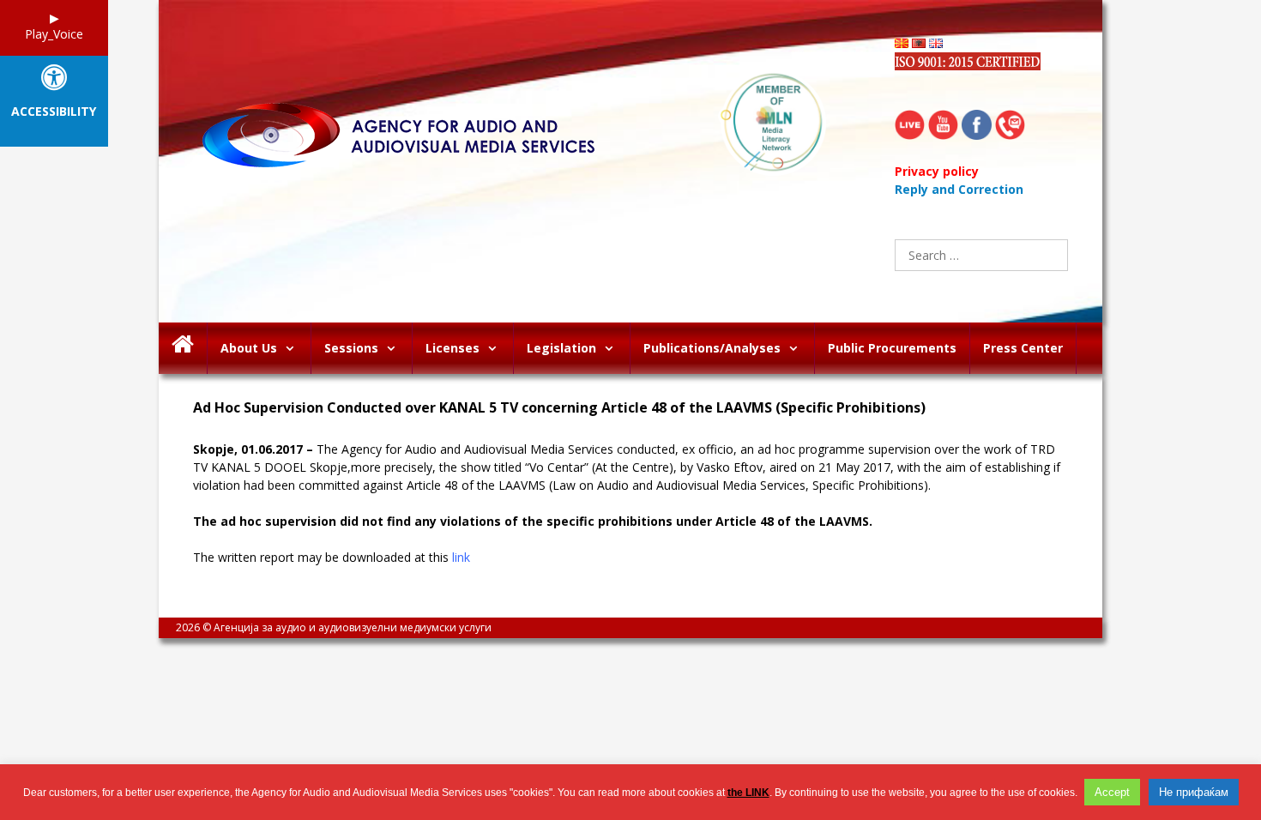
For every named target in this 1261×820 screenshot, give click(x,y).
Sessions (351, 348)
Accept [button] (1112, 792)
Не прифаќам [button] (1193, 792)
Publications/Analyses (712, 348)
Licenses (452, 348)
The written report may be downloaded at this (331, 557)
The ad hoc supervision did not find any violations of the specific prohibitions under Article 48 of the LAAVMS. (532, 521)
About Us (248, 348)
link (461, 557)
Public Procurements (892, 348)
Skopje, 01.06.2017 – (253, 449)
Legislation (561, 348)
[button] (294, 348)
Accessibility (53, 112)
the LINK (748, 793)
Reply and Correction (959, 189)
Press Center (1023, 348)
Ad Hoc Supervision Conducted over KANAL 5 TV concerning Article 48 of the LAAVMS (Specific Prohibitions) (559, 408)
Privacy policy (937, 171)
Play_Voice (54, 34)
